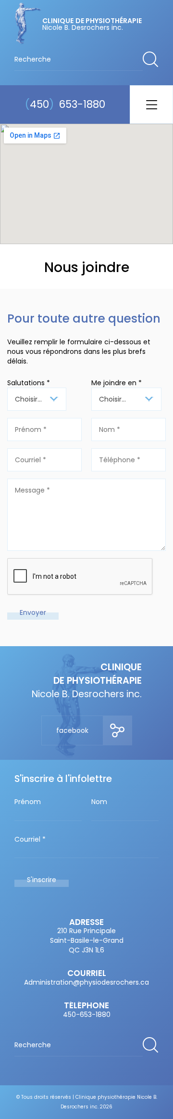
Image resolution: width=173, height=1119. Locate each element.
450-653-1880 (87, 1014)
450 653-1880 (65, 104)
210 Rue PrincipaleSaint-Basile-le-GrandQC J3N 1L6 (87, 940)
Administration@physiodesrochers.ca (86, 982)
